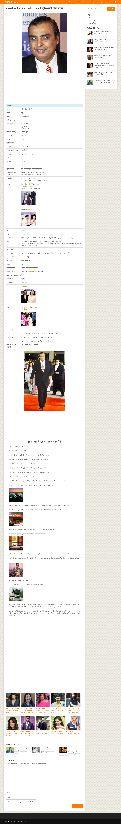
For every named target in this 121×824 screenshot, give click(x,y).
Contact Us (92, 20)
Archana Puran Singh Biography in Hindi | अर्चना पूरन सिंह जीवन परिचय (42, 710)
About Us (91, 18)
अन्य (63, 2)
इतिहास (102, 2)
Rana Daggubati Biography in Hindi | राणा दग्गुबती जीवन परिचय (58, 710)
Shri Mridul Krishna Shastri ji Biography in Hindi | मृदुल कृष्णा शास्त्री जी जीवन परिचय (104, 65)
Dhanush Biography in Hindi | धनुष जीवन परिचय (41, 732)
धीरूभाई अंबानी (28, 184)
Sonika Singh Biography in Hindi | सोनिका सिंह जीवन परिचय (103, 32)
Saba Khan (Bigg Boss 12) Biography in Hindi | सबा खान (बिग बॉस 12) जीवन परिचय (73, 710)
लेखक (109, 2)
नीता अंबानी (24, 286)
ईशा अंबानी (26, 309)
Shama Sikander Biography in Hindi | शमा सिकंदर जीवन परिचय (13, 710)
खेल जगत (85, 2)
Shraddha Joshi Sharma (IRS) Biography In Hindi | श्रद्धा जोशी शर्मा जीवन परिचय (27, 710)
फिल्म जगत (55, 2)
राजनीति (77, 2)
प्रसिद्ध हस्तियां (94, 2)
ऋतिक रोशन (31, 271)
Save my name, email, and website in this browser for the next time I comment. (31, 802)
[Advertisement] (44, 88)
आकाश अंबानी (27, 307)
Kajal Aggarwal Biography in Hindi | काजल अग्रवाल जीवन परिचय (12, 733)
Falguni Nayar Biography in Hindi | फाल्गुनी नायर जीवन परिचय (104, 40)
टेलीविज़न (70, 2)
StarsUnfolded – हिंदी (10, 821)
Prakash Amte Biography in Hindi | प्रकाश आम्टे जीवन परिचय (104, 73)
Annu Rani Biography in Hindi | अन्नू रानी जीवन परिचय (73, 732)
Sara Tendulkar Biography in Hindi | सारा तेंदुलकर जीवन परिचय (104, 48)
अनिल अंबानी (27, 188)
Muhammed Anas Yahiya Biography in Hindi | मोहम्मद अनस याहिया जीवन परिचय (27, 733)
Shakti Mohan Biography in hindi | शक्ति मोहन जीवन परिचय (58, 732)
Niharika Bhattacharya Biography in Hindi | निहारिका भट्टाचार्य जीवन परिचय (104, 81)
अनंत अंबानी (36, 307)
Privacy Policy (93, 23)
